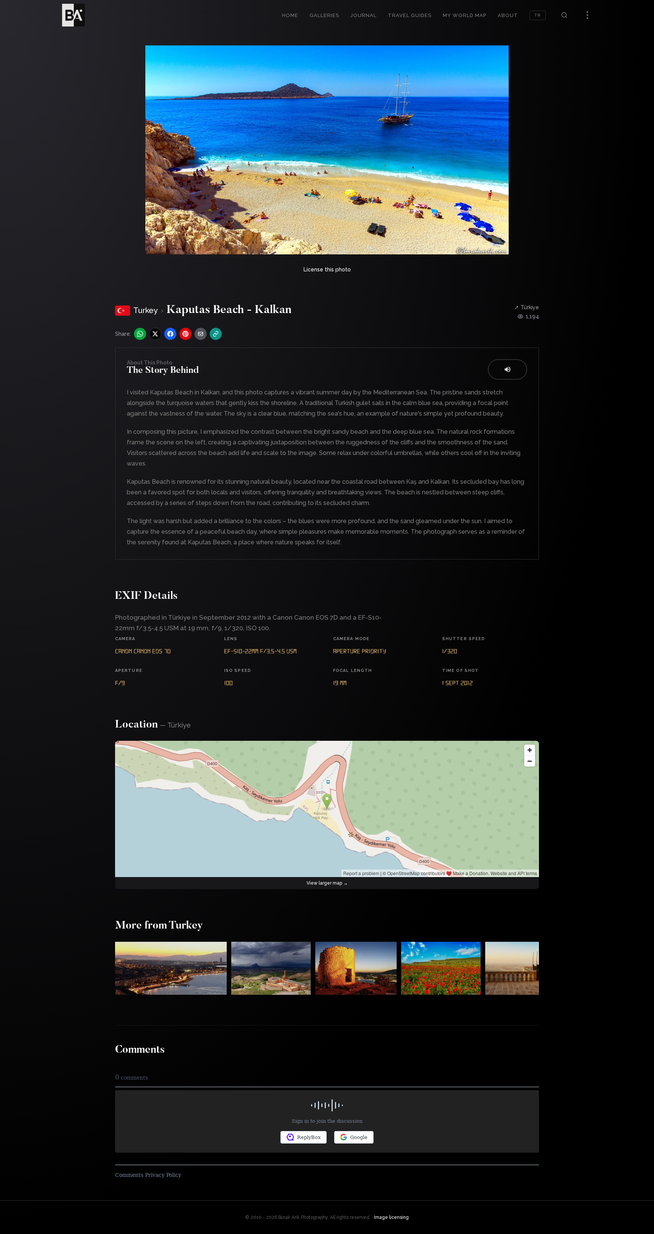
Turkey (145, 310)
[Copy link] (216, 334)
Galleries (324, 15)
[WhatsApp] (140, 334)
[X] (155, 334)
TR (537, 15)
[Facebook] (170, 334)
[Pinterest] (185, 334)
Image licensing (391, 1217)
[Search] (564, 15)
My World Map (464, 15)
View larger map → (327, 883)
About (508, 15)
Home (290, 15)
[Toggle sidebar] (587, 15)
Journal (363, 15)
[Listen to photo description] (507, 369)
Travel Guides (409, 15)
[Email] (201, 334)
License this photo (327, 269)
